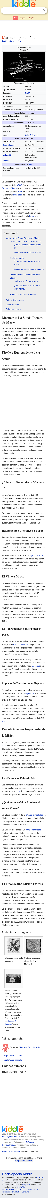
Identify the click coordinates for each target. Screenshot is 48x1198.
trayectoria (29, 693)
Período (6, 160)
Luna (31, 216)
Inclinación (7, 155)
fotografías (17, 194)
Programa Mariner (10, 188)
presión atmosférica (34, 814)
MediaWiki (21, 1187)
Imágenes (23, 18)
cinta (4, 745)
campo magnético (33, 829)
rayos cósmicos (36, 555)
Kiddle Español (8, 1189)
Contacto (25, 1192)
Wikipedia (26, 1184)
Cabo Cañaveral (31, 135)
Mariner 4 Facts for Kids (29, 1047)
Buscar (44, 10)
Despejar (39, 10)
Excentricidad (9, 145)
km (3, 721)
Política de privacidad (10, 1192)
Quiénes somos (32, 1189)
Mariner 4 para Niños (11, 1151)
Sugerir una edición (23, 1160)
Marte (31, 164)
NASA (27, 93)
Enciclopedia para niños (11, 41)
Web (15, 18)
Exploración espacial (13, 1059)
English (31, 18)
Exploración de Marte (13, 1055)
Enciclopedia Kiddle (11, 1136)
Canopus (36, 665)
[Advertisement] (24, 27)
